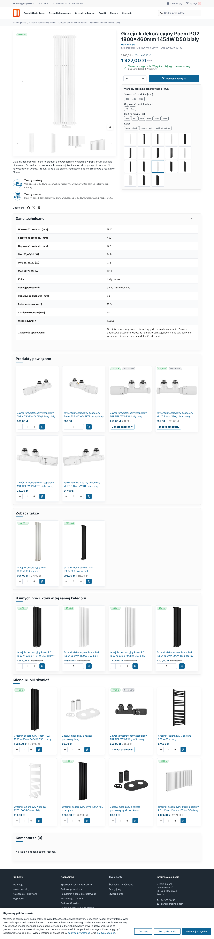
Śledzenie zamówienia (121, 884)
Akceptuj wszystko (196, 931)
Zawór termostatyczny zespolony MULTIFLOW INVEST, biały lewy (82, 484)
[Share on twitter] (33, 207)
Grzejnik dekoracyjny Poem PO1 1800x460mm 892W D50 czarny (175, 654)
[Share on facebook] (28, 207)
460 (134, 99)
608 (141, 99)
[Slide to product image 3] (75, 143)
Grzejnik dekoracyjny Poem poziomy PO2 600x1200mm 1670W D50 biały (178, 808)
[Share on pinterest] (39, 207)
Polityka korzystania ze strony (77, 907)
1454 (156, 118)
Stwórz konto (116, 893)
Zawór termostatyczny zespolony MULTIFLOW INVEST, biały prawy (35, 484)
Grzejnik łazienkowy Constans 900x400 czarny (174, 737)
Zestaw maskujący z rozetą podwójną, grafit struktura (125, 808)
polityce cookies (106, 932)
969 (142, 118)
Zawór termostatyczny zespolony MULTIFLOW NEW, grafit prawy (128, 737)
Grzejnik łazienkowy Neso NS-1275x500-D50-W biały (30, 808)
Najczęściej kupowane (25, 893)
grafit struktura (162, 128)
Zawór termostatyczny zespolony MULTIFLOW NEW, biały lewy (128, 414)
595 (127, 118)
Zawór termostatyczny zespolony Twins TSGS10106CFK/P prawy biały (84, 414)
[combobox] (179, 13)
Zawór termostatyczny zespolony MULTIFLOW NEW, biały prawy (175, 414)
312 (127, 99)
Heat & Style (128, 44)
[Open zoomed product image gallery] (64, 81)
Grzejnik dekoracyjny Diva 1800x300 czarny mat (78, 569)
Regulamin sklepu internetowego (78, 893)
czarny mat (146, 128)
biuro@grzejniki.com (172, 903)
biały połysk (131, 128)
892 (135, 118)
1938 (164, 118)
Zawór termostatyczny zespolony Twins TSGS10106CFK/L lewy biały (36, 414)
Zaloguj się (115, 889)
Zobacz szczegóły (122, 426)
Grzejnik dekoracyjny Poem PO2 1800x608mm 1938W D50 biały (128, 654)
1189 (149, 118)
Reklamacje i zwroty (72, 898)
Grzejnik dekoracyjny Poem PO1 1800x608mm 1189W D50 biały (81, 654)
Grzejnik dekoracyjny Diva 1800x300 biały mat (31, 569)
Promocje (18, 884)
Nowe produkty (21, 889)
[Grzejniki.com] (16, 13)
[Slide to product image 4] (97, 143)
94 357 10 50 (168, 900)
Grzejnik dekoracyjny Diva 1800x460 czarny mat (82, 808)
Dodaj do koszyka (174, 78)
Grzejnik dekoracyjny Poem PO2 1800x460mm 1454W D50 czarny (35, 654)
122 (133, 108)
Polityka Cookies (70, 903)
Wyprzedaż (19, 898)
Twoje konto (116, 876)
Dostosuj (143, 931)
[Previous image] (17, 143)
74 (126, 108)
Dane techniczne (30, 219)
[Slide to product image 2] (53, 143)
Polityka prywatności (72, 889)
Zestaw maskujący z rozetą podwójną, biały (77, 737)
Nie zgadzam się (167, 931)
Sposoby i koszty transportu (76, 884)
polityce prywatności (79, 932)
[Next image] (111, 143)
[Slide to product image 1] (31, 143)
